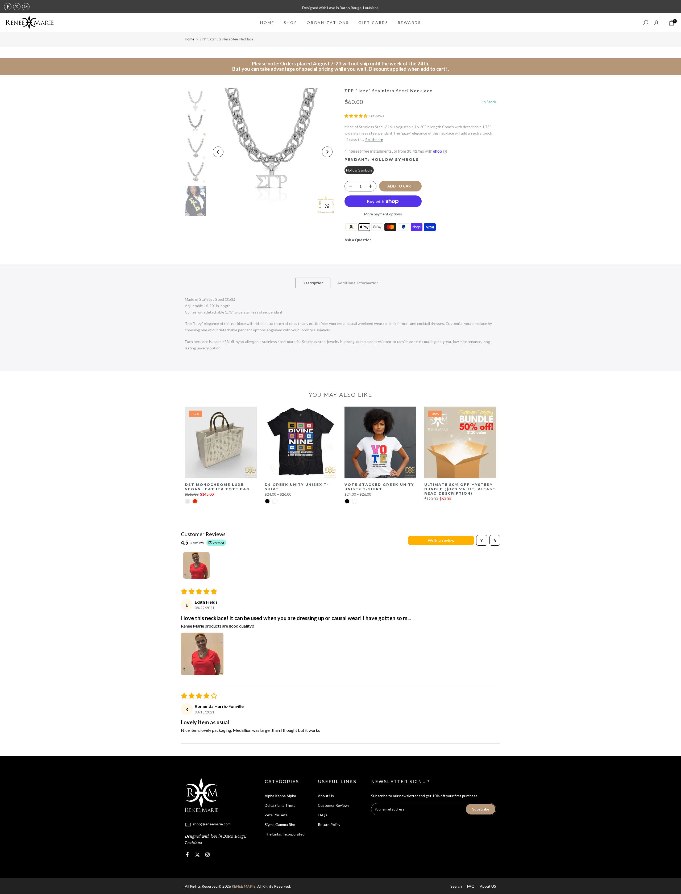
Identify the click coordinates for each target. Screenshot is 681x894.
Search (456, 886)
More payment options (383, 214)
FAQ (471, 886)
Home (189, 39)
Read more (374, 139)
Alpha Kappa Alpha (280, 795)
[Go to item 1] (196, 565)
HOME (267, 22)
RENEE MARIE (244, 886)
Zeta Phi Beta (276, 815)
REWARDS (409, 22)
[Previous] (218, 152)
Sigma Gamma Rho (280, 824)
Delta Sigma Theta (280, 805)
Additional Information (358, 283)
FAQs (322, 815)
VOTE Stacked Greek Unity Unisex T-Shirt (379, 486)
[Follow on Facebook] (7, 6)
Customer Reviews (334, 805)
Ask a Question (358, 239)
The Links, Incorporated (285, 834)
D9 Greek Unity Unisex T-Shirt (297, 486)
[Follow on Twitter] (16, 6)
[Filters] (481, 540)
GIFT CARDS (373, 22)
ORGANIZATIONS (328, 22)
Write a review (441, 540)
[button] (356, 116)
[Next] (327, 152)
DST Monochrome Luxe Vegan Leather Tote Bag (217, 486)
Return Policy (329, 824)
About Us (326, 795)
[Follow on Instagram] (26, 6)
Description (312, 283)
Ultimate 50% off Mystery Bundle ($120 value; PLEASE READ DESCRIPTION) (459, 488)
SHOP (290, 22)
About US (488, 886)
